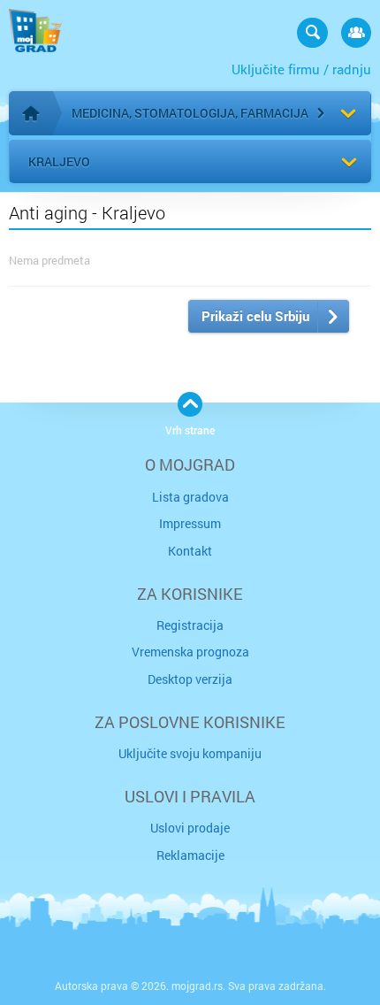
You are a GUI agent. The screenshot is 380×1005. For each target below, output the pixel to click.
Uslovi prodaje (190, 827)
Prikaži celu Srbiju (255, 316)
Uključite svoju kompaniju (190, 753)
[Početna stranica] (31, 113)
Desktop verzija (190, 679)
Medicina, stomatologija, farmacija (190, 112)
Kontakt (190, 550)
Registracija (190, 625)
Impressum (190, 523)
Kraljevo (59, 161)
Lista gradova (190, 496)
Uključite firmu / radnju (301, 69)
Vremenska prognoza (190, 651)
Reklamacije (190, 855)
